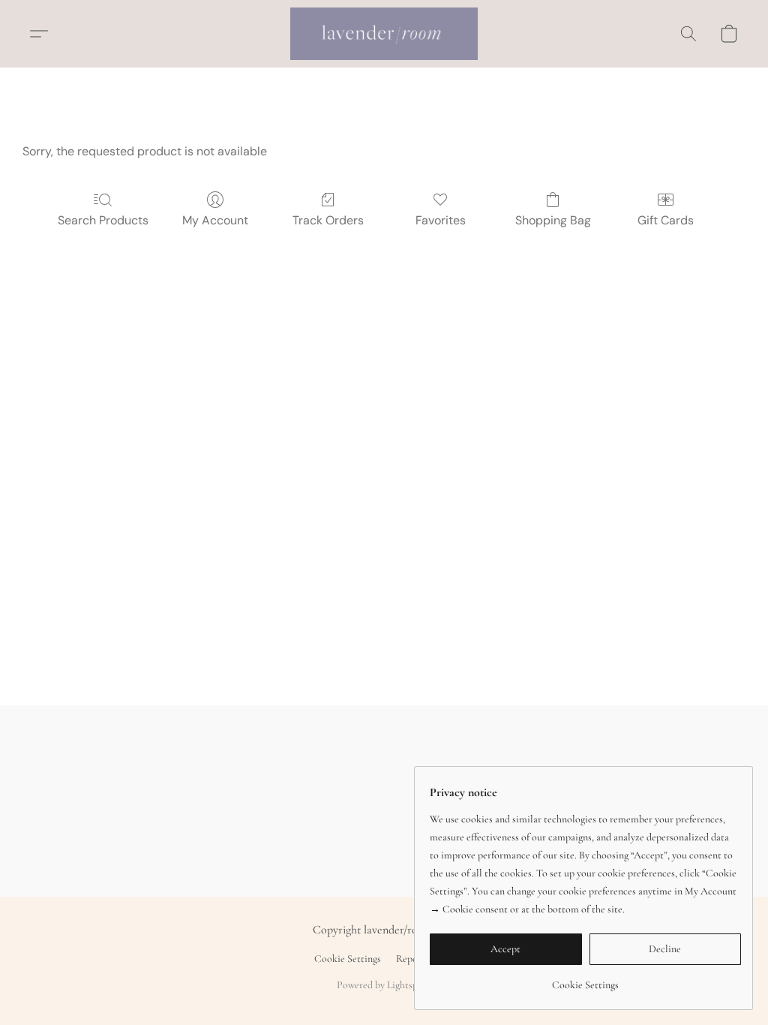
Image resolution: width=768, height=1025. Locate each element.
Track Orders (328, 220)
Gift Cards (666, 220)
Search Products (103, 220)
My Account (215, 220)
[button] (384, 34)
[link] (585, 979)
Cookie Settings (347, 958)
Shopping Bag (553, 220)
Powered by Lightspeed (384, 984)
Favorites (441, 220)
